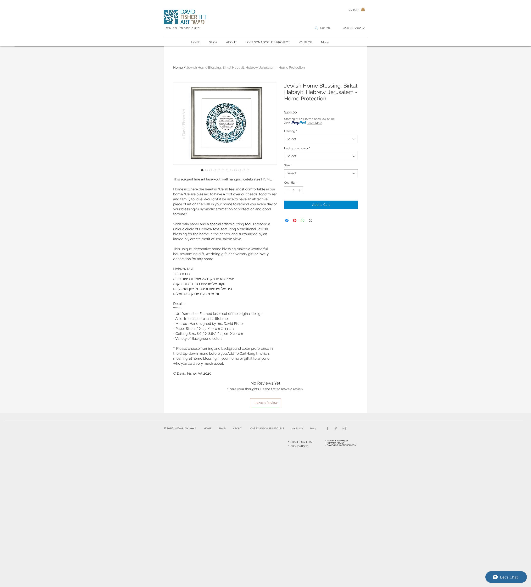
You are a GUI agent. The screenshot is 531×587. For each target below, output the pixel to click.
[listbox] (353, 28)
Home (178, 67)
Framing (290, 131)
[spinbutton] (293, 190)
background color (297, 148)
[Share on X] (310, 220)
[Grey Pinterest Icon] (336, 428)
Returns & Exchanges (337, 441)
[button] (363, 9)
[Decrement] (287, 190)
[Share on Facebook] (286, 220)
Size (288, 165)
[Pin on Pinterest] (294, 220)
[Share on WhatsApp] (302, 220)
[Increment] (300, 190)
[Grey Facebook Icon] (327, 428)
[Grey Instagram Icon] (344, 428)
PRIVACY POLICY (336, 443)
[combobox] (321, 139)
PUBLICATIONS (299, 446)
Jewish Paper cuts (182, 28)
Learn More (314, 123)
